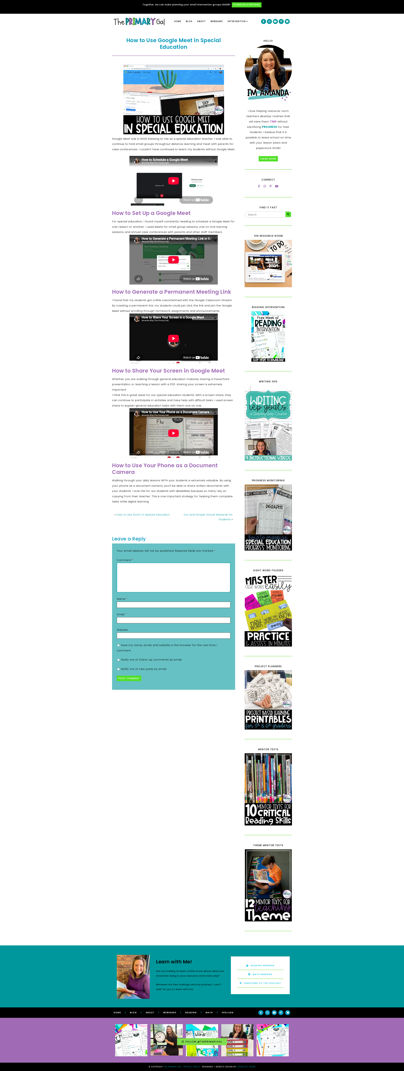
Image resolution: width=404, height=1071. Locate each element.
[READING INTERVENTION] (268, 336)
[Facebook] (259, 186)
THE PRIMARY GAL (173, 1066)
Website (122, 630)
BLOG (133, 1012)
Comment (125, 560)
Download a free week (246, 4)
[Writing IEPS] (268, 423)
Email (122, 614)
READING (191, 1012)
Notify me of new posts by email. (144, 669)
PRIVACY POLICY (192, 1066)
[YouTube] (277, 186)
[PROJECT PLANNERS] (268, 700)
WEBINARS (169, 1012)
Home (177, 21)
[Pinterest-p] (281, 21)
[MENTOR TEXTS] (268, 789)
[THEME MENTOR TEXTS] (268, 885)
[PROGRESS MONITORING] (268, 517)
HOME (117, 1012)
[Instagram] (269, 21)
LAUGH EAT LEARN (246, 1066)
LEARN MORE (268, 158)
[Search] (288, 214)
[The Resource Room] (268, 286)
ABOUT (150, 1012)
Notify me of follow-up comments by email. (151, 660)
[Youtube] (275, 21)
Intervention (237, 21)
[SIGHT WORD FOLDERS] (268, 610)
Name (122, 599)
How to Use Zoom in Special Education (143, 514)
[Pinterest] (270, 186)
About (201, 21)
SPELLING (228, 1012)
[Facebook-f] (263, 21)
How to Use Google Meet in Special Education (173, 44)
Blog (189, 21)
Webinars (216, 21)
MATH (209, 1012)
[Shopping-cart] (287, 21)
